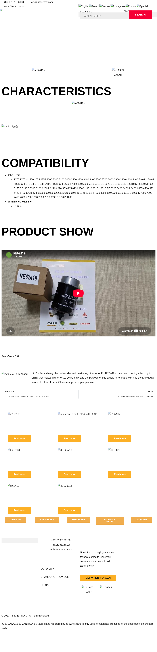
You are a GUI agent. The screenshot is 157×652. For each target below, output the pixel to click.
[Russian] (131, 6)
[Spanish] (143, 6)
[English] (83, 6)
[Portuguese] (118, 6)
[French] (94, 6)
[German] (105, 6)
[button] (20, 540)
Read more (19, 438)
